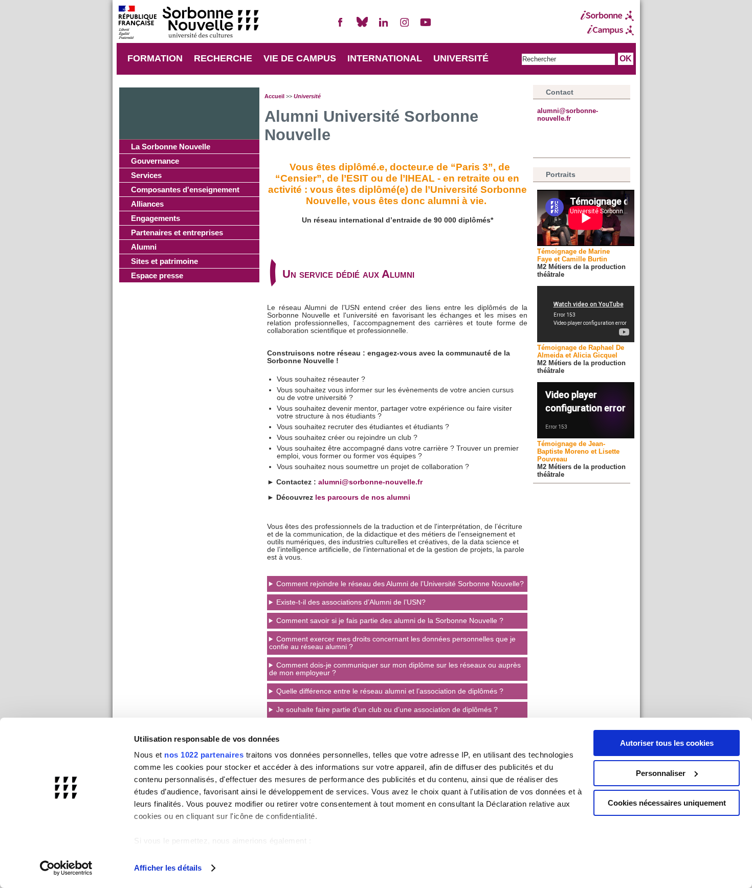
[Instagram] (405, 26)
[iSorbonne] (607, 16)
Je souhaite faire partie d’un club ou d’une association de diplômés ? (387, 710)
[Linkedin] (383, 26)
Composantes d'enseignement (185, 189)
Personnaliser (660, 773)
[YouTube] (425, 26)
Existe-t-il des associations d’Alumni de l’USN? (351, 602)
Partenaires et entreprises (177, 232)
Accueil (274, 96)
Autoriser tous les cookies (667, 743)
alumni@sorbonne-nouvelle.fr (370, 482)
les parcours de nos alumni (362, 497)
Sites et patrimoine (164, 261)
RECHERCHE (223, 58)
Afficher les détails (168, 867)
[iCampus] (607, 30)
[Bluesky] (362, 26)
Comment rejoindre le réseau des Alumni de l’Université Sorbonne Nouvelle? (400, 584)
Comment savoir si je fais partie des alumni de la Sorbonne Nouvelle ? (389, 621)
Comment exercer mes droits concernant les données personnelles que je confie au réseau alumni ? (392, 643)
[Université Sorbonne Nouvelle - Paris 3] (188, 23)
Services (146, 175)
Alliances (147, 203)
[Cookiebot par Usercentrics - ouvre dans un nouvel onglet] (66, 868)
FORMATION (155, 58)
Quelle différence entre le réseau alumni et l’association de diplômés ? (389, 691)
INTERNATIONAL (384, 58)
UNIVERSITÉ (461, 58)
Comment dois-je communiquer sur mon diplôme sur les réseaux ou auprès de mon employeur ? (395, 669)
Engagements (155, 218)
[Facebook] (341, 26)
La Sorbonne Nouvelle (170, 146)
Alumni (144, 246)
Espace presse (157, 275)
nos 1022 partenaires (204, 754)
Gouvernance (155, 161)
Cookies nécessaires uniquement (667, 802)
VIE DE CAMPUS (299, 58)
